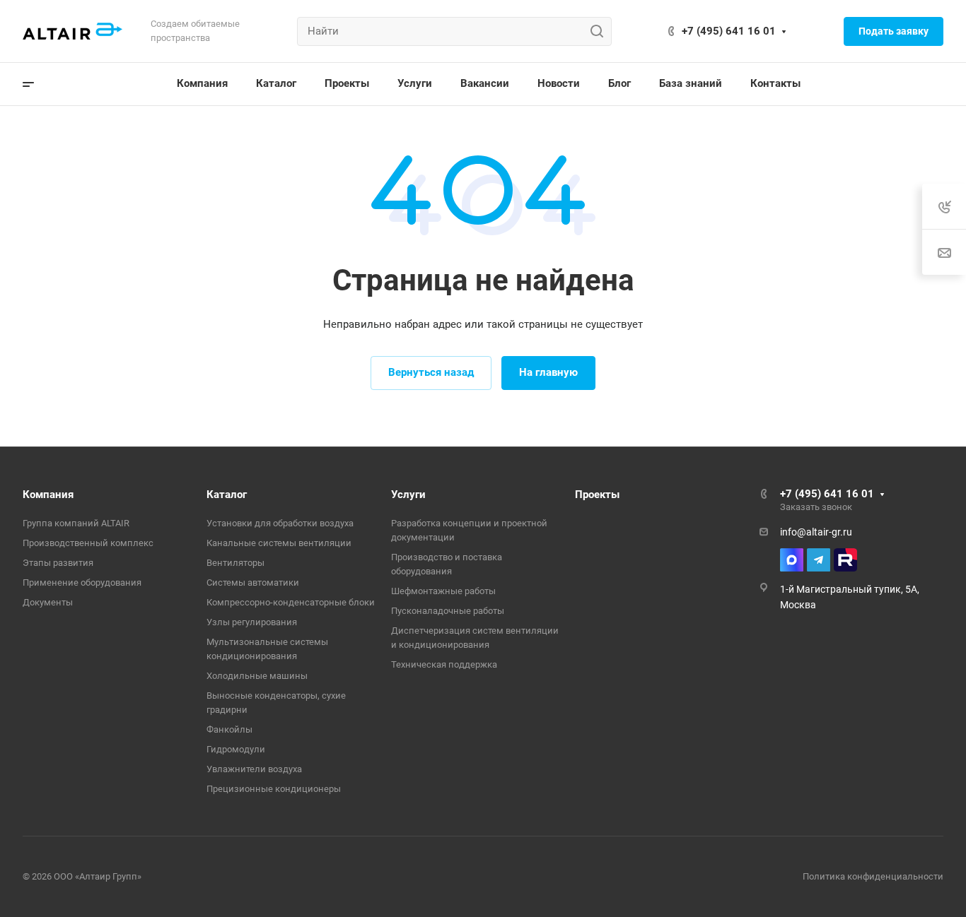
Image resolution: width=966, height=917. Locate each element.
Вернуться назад (431, 372)
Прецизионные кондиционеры (273, 788)
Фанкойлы (229, 729)
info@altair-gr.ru (816, 532)
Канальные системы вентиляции (278, 543)
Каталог (226, 494)
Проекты (597, 494)
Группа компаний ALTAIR (76, 523)
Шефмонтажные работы (443, 591)
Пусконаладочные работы (447, 610)
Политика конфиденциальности (873, 876)
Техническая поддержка (444, 664)
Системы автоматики (252, 582)
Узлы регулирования (251, 622)
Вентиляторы (235, 562)
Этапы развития (58, 562)
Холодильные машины (257, 675)
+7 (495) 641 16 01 (729, 31)
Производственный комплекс (88, 543)
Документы (48, 602)
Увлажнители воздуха (254, 769)
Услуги (408, 494)
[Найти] (601, 31)
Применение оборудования (82, 582)
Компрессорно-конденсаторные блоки (290, 602)
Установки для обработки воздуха (280, 523)
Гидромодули (235, 749)
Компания (48, 494)
